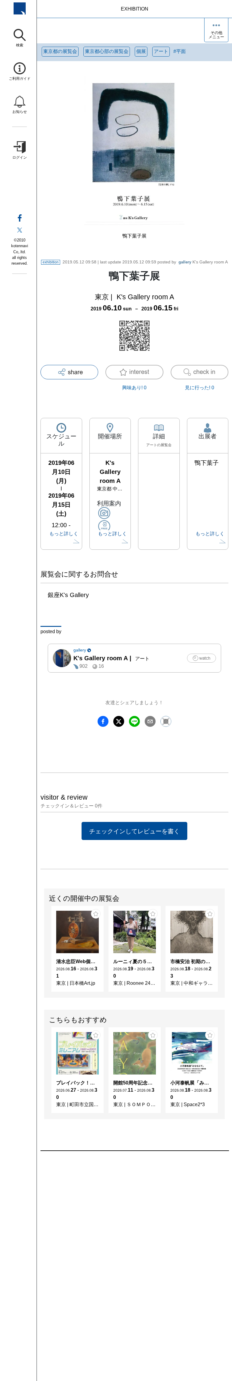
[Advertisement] (134, 1219)
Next (224, 952)
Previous (44, 952)
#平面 (179, 51)
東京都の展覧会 (60, 51)
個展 (141, 51)
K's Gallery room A (203, 262)
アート (161, 51)
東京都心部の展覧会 (106, 51)
